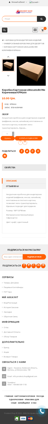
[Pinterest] (43, 266)
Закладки (8, 312)
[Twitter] (29, 266)
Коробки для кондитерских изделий (23, 40)
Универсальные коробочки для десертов (24, 44)
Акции (6, 352)
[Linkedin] (38, 266)
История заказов (11, 307)
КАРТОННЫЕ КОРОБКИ (25, 396)
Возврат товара (11, 356)
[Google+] (33, 266)
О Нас (6, 327)
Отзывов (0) (12, 186)
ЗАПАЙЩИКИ (24, 403)
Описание (11, 181)
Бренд (6, 347)
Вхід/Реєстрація (10, 303)
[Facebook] (24, 266)
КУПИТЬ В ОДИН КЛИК (28, 138)
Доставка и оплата (12, 332)
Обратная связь (11, 316)
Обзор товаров (10, 336)
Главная (9, 396)
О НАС (34, 403)
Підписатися (34, 257)
